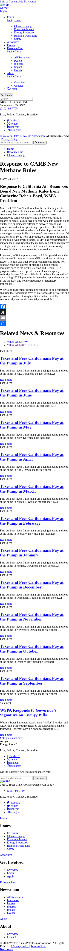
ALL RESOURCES (22, 345)
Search (41, 142)
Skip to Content (9, 1)
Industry (18, 63)
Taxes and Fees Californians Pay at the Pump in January (32, 552)
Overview (19, 82)
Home (10, 148)
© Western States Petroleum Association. (22, 135)
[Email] (34, 318)
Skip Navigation (27, 1)
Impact (18, 66)
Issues (10, 16)
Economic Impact (24, 29)
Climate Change (23, 26)
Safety (17, 38)
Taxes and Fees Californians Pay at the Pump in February (32, 520)
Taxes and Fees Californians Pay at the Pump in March (32, 488)
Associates (13, 41)
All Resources (22, 57)
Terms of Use (38, 946)
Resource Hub (15, 48)
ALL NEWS (18, 341)
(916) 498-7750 (9, 108)
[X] (34, 312)
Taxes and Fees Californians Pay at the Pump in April (32, 456)
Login (3, 11)
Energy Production (24, 32)
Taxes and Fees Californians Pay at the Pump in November (32, 616)
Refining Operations (25, 35)
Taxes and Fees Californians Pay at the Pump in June (32, 392)
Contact (18, 85)
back (9, 20)
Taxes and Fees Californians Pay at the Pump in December (32, 584)
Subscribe (40, 778)
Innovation (13, 900)
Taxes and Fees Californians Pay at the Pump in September (32, 680)
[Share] (34, 323)
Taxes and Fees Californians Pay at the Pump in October (32, 648)
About (10, 73)
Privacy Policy (9, 139)
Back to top (6, 949)
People (18, 60)
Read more (6, 379)
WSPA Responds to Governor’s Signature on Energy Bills (28, 712)
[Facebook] (34, 306)
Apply (10, 876)
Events (11, 45)
